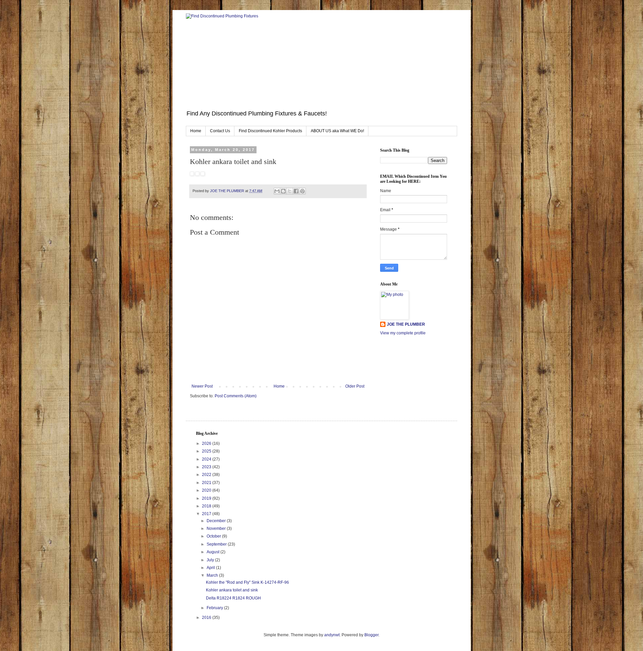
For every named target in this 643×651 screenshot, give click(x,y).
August (213, 552)
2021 (207, 482)
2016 (207, 617)
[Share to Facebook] (296, 191)
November (217, 528)
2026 (207, 443)
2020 (207, 490)
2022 (207, 474)
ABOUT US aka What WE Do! (337, 131)
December (217, 520)
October (214, 536)
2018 (207, 506)
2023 (207, 467)
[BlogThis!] (283, 191)
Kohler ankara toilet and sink (232, 590)
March (213, 575)
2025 (207, 451)
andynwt (332, 635)
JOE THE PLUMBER (406, 324)
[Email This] (277, 191)
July (211, 560)
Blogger (371, 635)
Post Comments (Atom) (236, 396)
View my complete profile (403, 333)
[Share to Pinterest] (302, 191)
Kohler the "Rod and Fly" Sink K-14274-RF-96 (247, 582)
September (217, 544)
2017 (207, 513)
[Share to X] (289, 191)
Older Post (354, 386)
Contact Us (220, 131)
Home (195, 131)
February (215, 607)
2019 (207, 498)
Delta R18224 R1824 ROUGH (233, 598)
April (211, 567)
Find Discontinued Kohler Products (270, 131)
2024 (207, 459)
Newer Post (202, 386)
